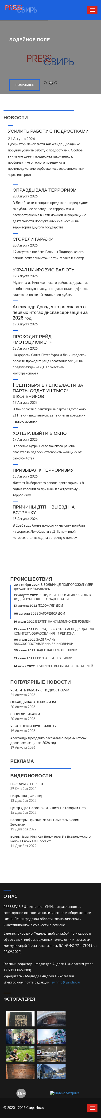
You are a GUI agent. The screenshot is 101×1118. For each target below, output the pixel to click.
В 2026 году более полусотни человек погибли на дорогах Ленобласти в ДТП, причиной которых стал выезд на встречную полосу (49, 532)
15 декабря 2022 (23, 812)
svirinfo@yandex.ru (66, 982)
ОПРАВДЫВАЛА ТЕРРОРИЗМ (45, 190)
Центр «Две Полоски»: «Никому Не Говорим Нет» (48, 808)
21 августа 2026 (21, 139)
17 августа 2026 (25, 403)
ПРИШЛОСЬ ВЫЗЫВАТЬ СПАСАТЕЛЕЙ (53, 666)
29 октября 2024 (23, 788)
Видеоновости (31, 775)
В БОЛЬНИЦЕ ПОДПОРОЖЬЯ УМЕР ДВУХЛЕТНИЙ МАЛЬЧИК (53, 586)
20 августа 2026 (25, 196)
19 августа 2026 (25, 276)
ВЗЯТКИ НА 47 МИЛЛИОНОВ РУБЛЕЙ (52, 621)
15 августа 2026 (25, 476)
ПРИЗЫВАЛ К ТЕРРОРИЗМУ (43, 470)
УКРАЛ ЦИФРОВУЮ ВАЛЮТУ (43, 270)
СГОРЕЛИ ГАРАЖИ (33, 239)
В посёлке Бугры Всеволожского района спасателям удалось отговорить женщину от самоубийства (47, 452)
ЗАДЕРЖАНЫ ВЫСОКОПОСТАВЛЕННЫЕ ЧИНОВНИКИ (43, 641)
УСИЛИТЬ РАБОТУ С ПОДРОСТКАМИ (48, 131)
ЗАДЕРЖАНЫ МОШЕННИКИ (45, 650)
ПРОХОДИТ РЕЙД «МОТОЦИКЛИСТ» (32, 339)
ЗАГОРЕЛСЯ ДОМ (39, 613)
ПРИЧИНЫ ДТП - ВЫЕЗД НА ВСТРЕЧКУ (44, 510)
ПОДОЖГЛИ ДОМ (38, 605)
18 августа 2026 (25, 348)
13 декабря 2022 (23, 829)
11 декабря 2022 (23, 846)
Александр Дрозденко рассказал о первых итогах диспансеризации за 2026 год (50, 312)
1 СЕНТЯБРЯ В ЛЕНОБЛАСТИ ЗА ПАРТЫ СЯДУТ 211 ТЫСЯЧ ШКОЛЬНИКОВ (48, 391)
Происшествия (31, 579)
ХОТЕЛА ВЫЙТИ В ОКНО (40, 433)
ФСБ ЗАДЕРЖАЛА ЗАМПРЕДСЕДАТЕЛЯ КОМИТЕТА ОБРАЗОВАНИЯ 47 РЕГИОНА (54, 631)
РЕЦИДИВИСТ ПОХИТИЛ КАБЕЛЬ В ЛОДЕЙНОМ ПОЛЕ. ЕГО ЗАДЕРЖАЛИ (52, 597)
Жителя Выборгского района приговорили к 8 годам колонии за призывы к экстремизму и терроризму (48, 489)
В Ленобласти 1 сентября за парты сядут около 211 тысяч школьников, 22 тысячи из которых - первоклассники (49, 415)
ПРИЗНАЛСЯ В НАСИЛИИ (43, 658)
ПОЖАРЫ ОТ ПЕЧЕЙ (26, 784)
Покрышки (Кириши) (26, 796)
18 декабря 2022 (23, 800)
